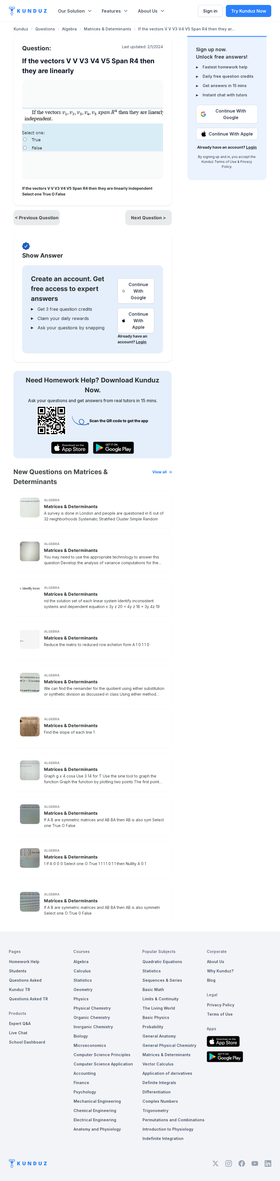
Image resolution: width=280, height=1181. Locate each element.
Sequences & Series (162, 980)
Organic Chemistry (92, 1017)
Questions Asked (25, 980)
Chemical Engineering (95, 1110)
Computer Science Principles (102, 1054)
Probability (152, 1026)
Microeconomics (90, 1045)
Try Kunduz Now (248, 11)
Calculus (82, 971)
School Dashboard (27, 1042)
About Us (148, 11)
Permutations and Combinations (173, 1119)
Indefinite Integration (162, 1138)
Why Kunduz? (220, 971)
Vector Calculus (158, 1064)
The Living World (158, 1008)
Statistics (83, 980)
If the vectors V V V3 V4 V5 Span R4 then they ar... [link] (186, 29)
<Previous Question (37, 217)
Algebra (69, 29)
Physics (81, 998)
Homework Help (24, 961)
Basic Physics (155, 1017)
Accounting (85, 1073)
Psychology (85, 1092)
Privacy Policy (220, 1005)
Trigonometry (155, 1110)
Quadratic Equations (162, 961)
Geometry (83, 989)
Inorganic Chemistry (93, 1026)
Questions (45, 29)
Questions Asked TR (28, 998)
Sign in (210, 11)
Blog (211, 980)
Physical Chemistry (92, 1008)
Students (18, 971)
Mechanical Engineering (97, 1101)
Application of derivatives (167, 1073)
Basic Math (153, 989)
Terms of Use (225, 162)
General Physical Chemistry (169, 1045)
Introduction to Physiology (167, 1129)
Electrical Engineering (95, 1119)
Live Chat (18, 1032)
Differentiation (156, 1092)
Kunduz (21, 29)
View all (159, 471)
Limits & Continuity (160, 998)
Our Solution (71, 11)
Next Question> (148, 217)
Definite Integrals (159, 1082)
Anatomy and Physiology (97, 1129)
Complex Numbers (160, 1101)
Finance (81, 1082)
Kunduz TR (19, 989)
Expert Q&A (20, 1023)
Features (111, 11)
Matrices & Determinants (107, 29)
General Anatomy (159, 1036)
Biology (81, 1036)
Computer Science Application (103, 1064)
